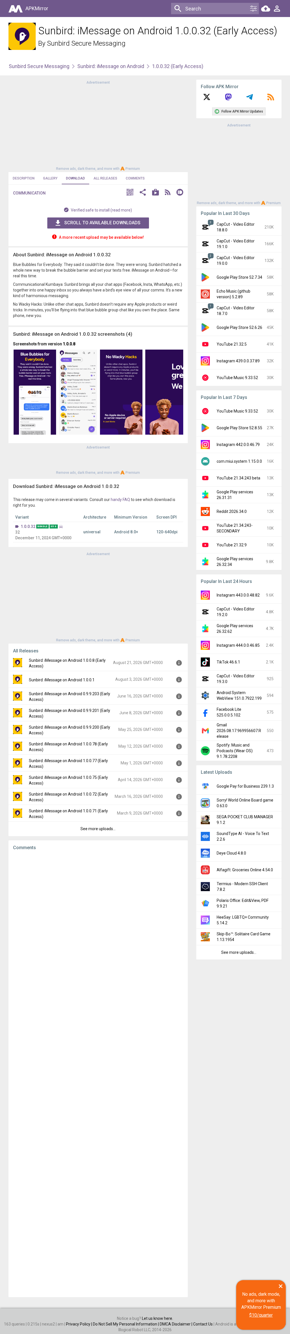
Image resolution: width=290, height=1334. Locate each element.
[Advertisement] (98, 125)
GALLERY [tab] (50, 178)
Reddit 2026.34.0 (232, 511)
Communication (29, 193)
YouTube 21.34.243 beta (238, 478)
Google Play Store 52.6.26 (239, 327)
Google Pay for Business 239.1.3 (245, 786)
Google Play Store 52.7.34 (239, 277)
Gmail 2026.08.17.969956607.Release (239, 731)
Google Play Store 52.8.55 (239, 428)
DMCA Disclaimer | (176, 1324)
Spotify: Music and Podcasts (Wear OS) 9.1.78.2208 (235, 751)
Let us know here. (157, 1318)
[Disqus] (98, 1074)
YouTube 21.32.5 (232, 344)
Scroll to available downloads (102, 222)
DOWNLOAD (75, 178)
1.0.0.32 (28, 526)
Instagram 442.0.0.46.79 (238, 444)
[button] (130, 193)
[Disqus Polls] (98, 926)
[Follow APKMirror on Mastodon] (228, 99)
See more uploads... (98, 828)
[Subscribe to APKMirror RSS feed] (270, 99)
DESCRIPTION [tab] (24, 178)
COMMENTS (135, 178)
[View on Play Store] (155, 193)
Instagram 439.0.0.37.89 (238, 361)
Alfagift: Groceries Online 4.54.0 (245, 870)
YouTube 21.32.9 (232, 545)
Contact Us (203, 1324)
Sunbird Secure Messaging (86, 43)
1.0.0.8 (69, 344)
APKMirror (36, 8)
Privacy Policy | (79, 1324)
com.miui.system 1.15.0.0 (239, 461)
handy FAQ (120, 499)
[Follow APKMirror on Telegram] (249, 99)
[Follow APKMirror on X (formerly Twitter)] (206, 99)
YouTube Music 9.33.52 (237, 377)
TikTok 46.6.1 (228, 662)
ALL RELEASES (105, 178)
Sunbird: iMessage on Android (110, 66)
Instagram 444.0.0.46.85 (238, 645)
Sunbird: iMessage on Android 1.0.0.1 (62, 680)
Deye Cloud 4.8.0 (231, 853)
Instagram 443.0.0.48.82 (238, 595)
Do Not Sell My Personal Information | (126, 1324)
